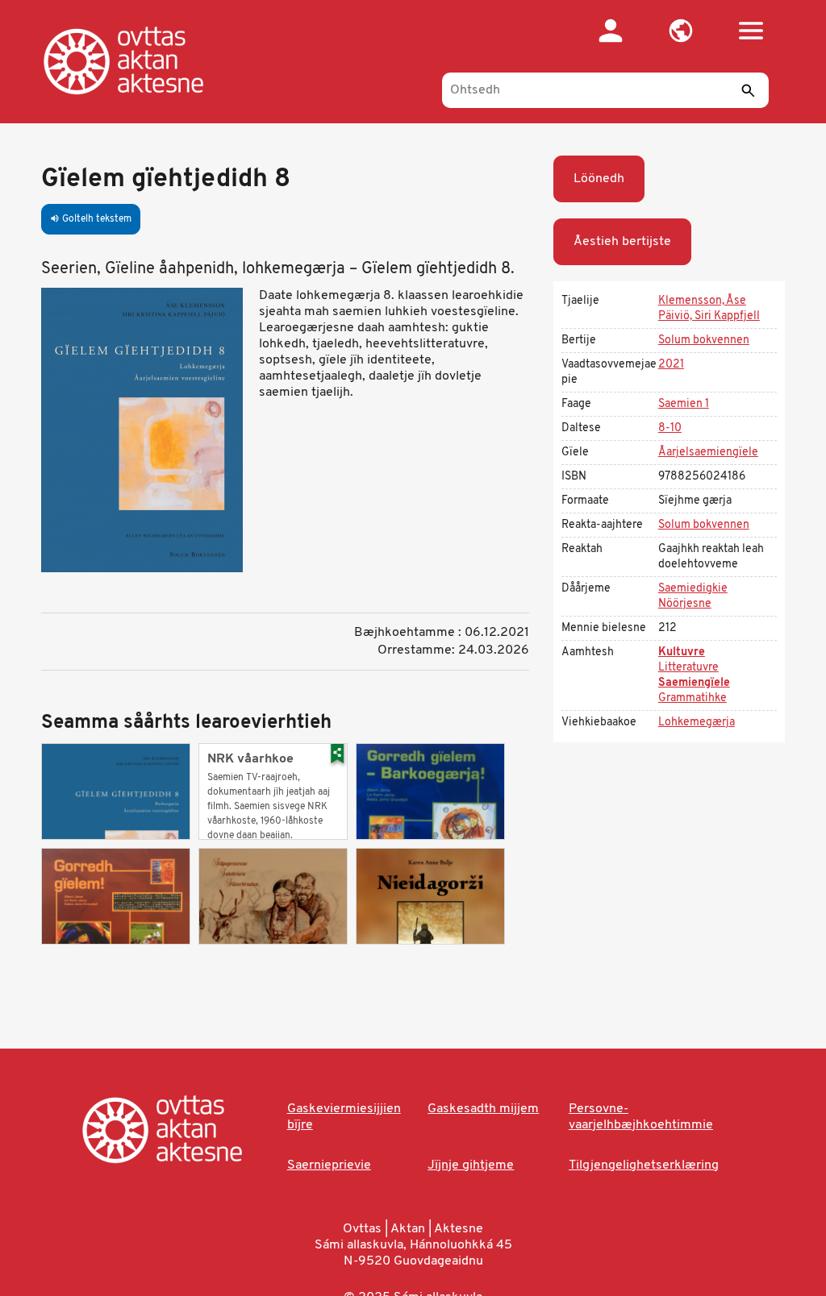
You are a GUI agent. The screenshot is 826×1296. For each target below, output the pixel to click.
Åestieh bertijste (622, 242)
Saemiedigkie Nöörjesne (693, 596)
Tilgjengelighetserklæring (644, 1165)
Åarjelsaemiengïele (708, 452)
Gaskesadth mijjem (483, 1109)
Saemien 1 (683, 404)
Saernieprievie (329, 1165)
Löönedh (599, 179)
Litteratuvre (688, 667)
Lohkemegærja (696, 722)
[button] (681, 30)
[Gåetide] (140, 60)
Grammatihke (692, 698)
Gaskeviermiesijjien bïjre (344, 1117)
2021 (671, 364)
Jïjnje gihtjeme (471, 1165)
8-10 (670, 428)
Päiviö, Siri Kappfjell (709, 316)
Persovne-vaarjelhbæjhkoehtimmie (641, 1117)
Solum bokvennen (703, 340)
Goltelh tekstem (90, 219)
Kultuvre (681, 652)
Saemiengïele (694, 683)
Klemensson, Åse (702, 301)
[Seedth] (748, 90)
